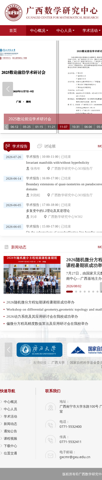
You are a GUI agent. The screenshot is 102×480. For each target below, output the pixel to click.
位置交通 (10, 453)
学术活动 (10, 416)
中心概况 (37, 30)
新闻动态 (10, 423)
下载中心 (10, 445)
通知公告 (10, 431)
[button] (7, 89)
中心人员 (64, 30)
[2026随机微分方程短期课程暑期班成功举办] (32, 275)
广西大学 (58, 363)
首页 (13, 30)
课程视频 (10, 438)
